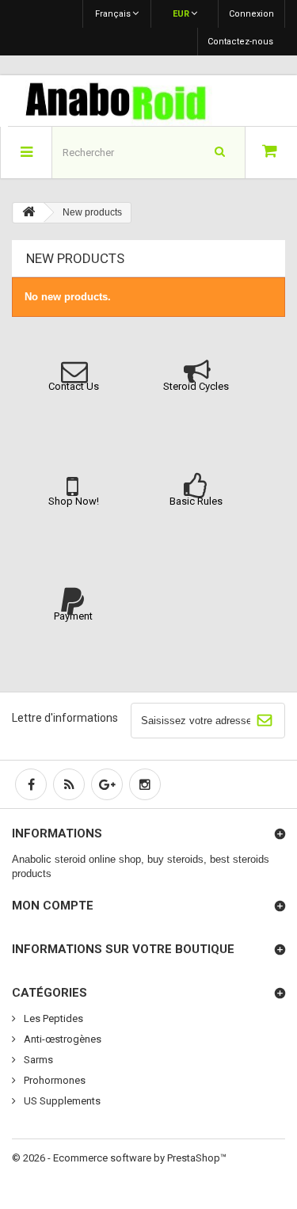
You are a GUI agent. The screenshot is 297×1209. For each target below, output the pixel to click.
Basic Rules (196, 501)
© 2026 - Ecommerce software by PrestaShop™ (119, 1158)
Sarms (37, 1060)
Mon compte (52, 905)
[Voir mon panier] (271, 152)
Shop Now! (73, 501)
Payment (73, 616)
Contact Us (73, 386)
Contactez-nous (240, 41)
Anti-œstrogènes (61, 1039)
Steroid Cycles (196, 386)
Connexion (251, 14)
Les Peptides (52, 1018)
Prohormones (53, 1080)
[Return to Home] (28, 213)
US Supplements (61, 1101)
